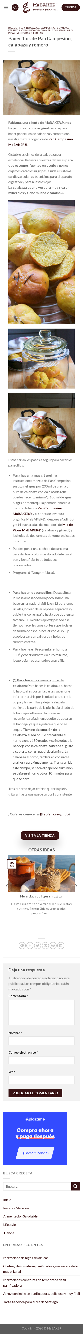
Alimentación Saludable (20, 1216)
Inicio (7, 1200)
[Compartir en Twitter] (37, 945)
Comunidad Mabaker (36, 30)
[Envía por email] (45, 945)
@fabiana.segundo (54, 814)
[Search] (15, 7)
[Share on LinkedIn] (60, 945)
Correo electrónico (23, 1052)
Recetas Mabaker (16, 1208)
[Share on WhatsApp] (22, 945)
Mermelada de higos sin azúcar (25, 1258)
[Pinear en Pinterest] (53, 945)
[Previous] (7, 894)
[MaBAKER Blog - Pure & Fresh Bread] (40, 7)
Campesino (48, 27)
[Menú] (5, 7)
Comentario (18, 996)
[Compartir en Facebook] (29, 945)
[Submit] (75, 1186)
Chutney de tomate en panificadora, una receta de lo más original (40, 1269)
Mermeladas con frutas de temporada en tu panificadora (34, 1282)
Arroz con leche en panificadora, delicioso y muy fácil (41, 1293)
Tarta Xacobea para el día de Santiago (30, 1302)
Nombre (15, 1033)
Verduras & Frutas (30, 32)
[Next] (76, 894)
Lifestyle (9, 1224)
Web (12, 1072)
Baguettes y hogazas (23, 27)
